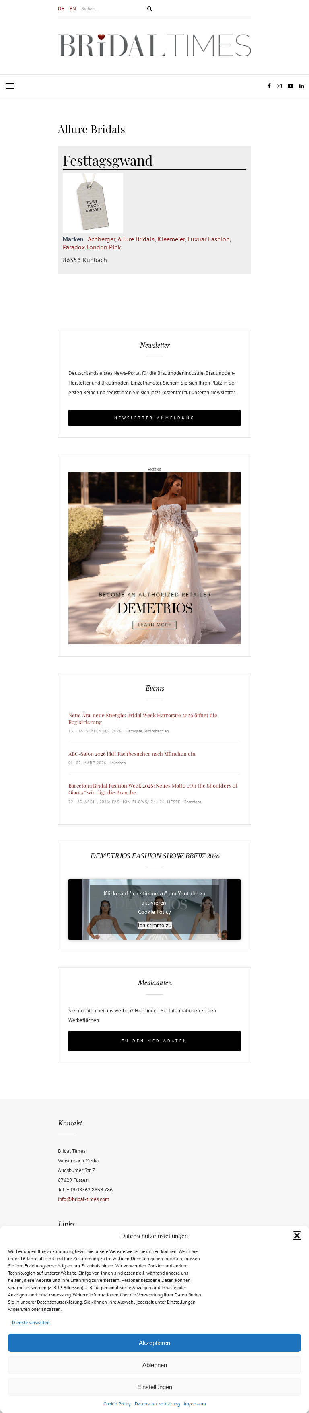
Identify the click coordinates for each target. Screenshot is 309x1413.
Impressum (195, 1404)
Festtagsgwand (108, 160)
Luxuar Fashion (208, 239)
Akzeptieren (154, 1342)
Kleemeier (171, 239)
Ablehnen (154, 1365)
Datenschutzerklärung (157, 1404)
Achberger (101, 239)
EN (73, 8)
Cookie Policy (117, 1404)
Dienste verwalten (31, 1322)
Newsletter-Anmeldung (154, 417)
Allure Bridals (135, 239)
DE (61, 8)
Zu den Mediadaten (154, 1040)
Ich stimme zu (154, 925)
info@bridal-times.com (83, 1199)
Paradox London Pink (92, 247)
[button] (297, 1236)
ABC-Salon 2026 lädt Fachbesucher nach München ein (132, 753)
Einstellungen (154, 1387)
